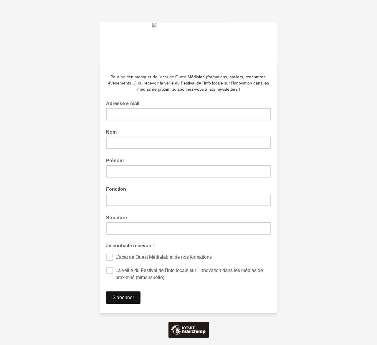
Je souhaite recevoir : (130, 245)
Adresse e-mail (124, 103)
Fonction (118, 188)
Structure (118, 217)
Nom (113, 131)
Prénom (116, 160)
